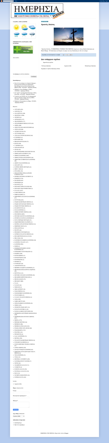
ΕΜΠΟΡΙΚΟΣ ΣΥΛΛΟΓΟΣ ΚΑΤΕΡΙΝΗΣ (24, 196)
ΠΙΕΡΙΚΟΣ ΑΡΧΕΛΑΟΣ (20, 326)
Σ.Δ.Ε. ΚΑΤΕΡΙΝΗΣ (19, 336)
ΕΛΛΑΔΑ (17, 190)
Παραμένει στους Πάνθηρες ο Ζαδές (23, 89)
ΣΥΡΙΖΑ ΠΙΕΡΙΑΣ (19, 347)
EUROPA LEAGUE (19, 369)
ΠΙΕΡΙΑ (16, 320)
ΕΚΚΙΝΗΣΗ (17, 182)
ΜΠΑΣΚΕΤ (17, 281)
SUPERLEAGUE (18, 377)
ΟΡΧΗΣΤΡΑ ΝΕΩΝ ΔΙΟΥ (20, 307)
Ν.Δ (15, 283)
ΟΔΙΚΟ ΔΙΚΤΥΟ (18, 301)
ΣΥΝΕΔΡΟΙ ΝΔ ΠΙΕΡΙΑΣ (20, 342)
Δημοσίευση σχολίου (48, 62)
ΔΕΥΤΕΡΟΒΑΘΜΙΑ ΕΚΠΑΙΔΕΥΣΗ (23, 151)
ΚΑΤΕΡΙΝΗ (17, 244)
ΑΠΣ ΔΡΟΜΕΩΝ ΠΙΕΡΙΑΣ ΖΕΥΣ (22, 123)
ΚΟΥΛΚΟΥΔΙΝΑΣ (19, 257)
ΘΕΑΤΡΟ (16, 230)
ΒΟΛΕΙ (16, 143)
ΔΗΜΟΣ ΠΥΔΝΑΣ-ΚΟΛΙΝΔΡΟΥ (22, 157)
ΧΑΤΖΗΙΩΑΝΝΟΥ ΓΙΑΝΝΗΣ (22, 361)
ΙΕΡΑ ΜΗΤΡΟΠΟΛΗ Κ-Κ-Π (21, 236)
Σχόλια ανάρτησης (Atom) (53, 68)
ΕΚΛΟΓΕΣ (17, 184)
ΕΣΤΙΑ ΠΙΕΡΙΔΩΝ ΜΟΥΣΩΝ (21, 220)
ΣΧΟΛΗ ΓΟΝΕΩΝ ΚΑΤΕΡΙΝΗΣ (22, 349)
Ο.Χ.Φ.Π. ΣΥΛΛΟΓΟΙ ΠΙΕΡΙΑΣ (22, 297)
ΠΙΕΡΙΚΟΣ (17, 324)
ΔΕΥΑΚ (16, 149)
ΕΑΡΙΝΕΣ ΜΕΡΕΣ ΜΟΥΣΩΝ (21, 167)
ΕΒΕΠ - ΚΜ (17, 169)
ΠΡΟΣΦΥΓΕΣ (17, 334)
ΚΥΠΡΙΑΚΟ (17, 263)
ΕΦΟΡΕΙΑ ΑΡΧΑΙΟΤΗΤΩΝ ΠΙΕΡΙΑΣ (23, 224)
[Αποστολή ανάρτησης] (63, 54)
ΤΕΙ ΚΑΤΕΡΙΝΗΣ (18, 355)
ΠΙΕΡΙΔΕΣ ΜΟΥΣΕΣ (19, 322)
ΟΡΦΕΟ (16, 305)
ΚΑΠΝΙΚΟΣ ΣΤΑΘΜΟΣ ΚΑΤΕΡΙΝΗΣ (24, 240)
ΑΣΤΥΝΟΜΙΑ (18, 133)
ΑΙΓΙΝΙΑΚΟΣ (17, 119)
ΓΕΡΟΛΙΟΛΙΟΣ (18, 147)
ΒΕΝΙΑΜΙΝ (17, 139)
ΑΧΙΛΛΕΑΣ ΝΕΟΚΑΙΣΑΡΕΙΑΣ (22, 135)
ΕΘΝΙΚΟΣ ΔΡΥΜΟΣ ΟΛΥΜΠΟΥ (22, 176)
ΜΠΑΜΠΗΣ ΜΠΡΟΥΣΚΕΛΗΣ (22, 277)
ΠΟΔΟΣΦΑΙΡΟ (18, 330)
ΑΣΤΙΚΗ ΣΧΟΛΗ (18, 131)
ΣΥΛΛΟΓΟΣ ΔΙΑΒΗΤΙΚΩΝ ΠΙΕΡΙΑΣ (23, 340)
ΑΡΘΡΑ (16, 125)
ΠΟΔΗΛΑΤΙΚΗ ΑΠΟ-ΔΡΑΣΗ (21, 328)
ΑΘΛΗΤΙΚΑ (17, 115)
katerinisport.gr (18, 422)
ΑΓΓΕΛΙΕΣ (17, 109)
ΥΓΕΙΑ (16, 357)
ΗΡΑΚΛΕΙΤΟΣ (18, 228)
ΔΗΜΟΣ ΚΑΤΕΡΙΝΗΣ (20, 155)
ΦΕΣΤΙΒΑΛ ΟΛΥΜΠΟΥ (20, 359)
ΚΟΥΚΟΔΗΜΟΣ (18, 255)
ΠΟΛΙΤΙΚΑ (17, 332)
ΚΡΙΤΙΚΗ (16, 261)
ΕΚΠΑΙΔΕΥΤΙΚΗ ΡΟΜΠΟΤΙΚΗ (22, 188)
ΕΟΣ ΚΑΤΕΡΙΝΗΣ (19, 210)
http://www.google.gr (19, 424)
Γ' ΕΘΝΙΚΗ (17, 145)
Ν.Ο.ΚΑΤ (16, 285)
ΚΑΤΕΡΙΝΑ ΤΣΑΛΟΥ (19, 242)
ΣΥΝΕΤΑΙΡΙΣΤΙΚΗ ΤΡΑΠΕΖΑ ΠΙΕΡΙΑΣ (24, 344)
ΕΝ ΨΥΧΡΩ (17, 200)
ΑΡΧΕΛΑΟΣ (17, 129)
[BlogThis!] (67, 55)
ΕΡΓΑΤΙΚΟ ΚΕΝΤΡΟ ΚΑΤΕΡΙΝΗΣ (23, 216)
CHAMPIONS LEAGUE (20, 365)
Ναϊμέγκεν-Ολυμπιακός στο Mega (22, 101)
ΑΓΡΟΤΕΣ (17, 111)
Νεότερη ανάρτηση (46, 65)
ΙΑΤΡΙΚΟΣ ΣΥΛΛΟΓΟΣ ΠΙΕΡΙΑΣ (22, 234)
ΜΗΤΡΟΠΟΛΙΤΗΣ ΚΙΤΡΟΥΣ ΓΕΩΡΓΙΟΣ (24, 269)
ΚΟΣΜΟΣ (16, 253)
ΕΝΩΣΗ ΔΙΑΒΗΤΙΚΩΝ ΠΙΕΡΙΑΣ (22, 202)
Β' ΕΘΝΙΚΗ (17, 137)
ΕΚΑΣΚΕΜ (17, 180)
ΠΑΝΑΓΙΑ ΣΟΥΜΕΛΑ (20, 309)
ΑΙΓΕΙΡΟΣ (17, 117)
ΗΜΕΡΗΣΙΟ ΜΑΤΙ (19, 226)
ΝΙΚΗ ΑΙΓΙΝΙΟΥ (18, 289)
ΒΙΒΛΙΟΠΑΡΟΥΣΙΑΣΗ (20, 141)
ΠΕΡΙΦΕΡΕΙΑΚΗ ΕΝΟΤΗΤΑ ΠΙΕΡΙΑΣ (24, 316)
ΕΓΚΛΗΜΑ (17, 171)
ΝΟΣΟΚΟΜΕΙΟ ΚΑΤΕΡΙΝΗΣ (21, 293)
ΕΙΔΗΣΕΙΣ (17, 178)
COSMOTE (17, 367)
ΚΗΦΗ (16, 246)
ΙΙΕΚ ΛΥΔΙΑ (17, 238)
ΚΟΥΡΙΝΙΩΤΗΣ (18, 259)
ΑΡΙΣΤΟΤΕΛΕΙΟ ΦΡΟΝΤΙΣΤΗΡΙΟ (23, 127)
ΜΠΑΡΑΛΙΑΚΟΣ (18, 279)
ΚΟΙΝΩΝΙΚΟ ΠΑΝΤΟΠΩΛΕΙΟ (22, 251)
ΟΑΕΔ (16, 299)
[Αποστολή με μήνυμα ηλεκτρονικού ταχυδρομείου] (66, 55)
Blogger (66, 433)
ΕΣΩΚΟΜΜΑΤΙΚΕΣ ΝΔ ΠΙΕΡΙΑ (22, 222)
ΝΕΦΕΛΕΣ (17, 287)
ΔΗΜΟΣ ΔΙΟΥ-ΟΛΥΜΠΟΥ (21, 153)
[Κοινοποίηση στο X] (69, 55)
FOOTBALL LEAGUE (20, 371)
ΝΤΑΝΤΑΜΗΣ (18, 295)
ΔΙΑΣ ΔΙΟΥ (17, 165)
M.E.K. (16, 373)
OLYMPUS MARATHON (20, 375)
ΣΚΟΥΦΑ (16, 338)
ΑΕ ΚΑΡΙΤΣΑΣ (18, 113)
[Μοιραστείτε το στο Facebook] (70, 55)
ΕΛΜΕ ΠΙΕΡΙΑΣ (18, 192)
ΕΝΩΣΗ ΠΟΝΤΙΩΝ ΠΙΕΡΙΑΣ (21, 206)
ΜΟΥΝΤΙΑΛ (17, 273)
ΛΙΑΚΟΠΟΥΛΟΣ (18, 265)
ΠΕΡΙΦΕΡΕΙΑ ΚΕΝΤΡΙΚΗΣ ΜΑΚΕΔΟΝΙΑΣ (25, 313)
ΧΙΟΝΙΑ (16, 363)
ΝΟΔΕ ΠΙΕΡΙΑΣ (18, 291)
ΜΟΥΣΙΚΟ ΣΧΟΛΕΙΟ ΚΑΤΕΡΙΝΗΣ (23, 275)
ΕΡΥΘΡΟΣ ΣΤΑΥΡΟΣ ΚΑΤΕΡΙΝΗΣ (23, 218)
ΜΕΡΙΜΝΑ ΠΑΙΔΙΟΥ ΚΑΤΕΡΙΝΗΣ (23, 267)
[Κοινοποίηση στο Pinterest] (72, 55)
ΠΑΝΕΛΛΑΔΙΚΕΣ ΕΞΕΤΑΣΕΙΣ (22, 311)
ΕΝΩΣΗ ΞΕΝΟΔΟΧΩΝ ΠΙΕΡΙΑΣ (22, 204)
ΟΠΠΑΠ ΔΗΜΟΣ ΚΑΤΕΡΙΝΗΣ (22, 303)
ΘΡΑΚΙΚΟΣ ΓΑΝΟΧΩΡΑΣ (21, 232)
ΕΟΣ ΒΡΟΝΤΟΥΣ (18, 208)
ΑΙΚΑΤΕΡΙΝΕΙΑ (18, 121)
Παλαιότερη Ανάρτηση (90, 65)
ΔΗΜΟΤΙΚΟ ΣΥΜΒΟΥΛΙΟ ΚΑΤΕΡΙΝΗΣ (24, 159)
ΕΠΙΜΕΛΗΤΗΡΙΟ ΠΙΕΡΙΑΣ (21, 212)
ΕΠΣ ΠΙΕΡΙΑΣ (18, 214)
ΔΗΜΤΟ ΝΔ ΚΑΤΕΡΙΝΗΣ (21, 163)
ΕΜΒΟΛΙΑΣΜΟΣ (18, 194)
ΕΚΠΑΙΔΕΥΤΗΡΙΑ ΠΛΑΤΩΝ (21, 186)
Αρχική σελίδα (67, 65)
